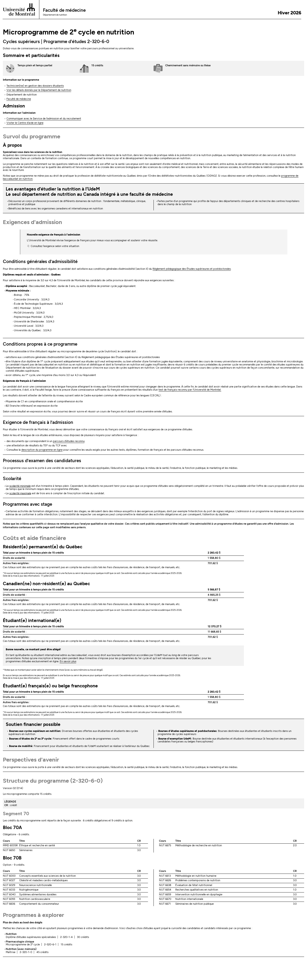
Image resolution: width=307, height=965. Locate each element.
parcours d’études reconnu (68, 441)
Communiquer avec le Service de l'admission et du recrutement (43, 118)
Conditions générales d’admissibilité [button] (40, 261)
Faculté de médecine (18, 99)
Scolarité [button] (12, 478)
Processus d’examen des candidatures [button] (42, 460)
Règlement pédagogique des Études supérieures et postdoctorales (192, 268)
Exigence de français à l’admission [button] (38, 422)
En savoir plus (68, 661)
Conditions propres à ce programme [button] (40, 344)
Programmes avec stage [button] (27, 504)
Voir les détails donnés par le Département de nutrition (38, 90)
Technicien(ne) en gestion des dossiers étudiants (35, 85)
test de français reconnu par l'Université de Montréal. (190, 389)
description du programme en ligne (42, 449)
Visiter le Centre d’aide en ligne (24, 122)
